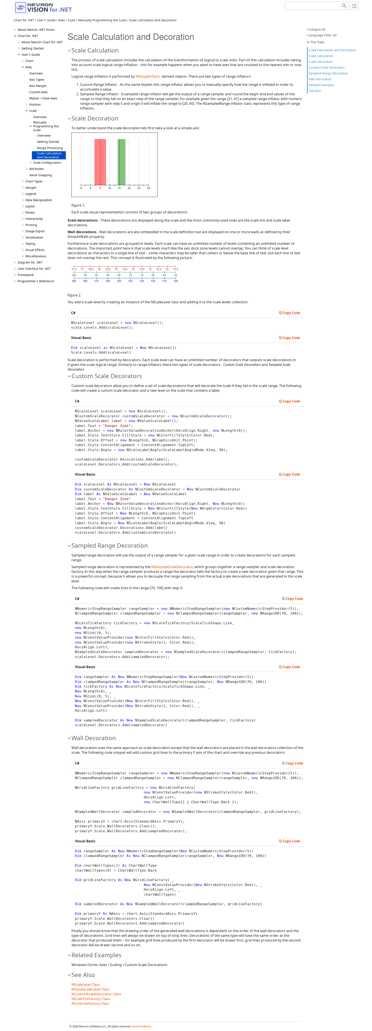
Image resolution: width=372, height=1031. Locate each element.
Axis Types (36, 79)
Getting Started (33, 48)
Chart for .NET (28, 36)
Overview (36, 73)
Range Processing (50, 148)
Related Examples (321, 85)
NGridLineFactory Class (90, 1003)
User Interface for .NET (34, 269)
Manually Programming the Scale (46, 126)
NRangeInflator (148, 76)
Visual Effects (35, 250)
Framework (26, 275)
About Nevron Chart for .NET (42, 42)
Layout (30, 206)
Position (35, 104)
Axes (28, 67)
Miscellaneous (35, 256)
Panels (30, 212)
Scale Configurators (47, 162)
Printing (31, 225)
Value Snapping (40, 175)
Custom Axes (38, 92)
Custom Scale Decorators (327, 67)
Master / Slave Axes (43, 98)
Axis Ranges (38, 86)
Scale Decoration (321, 62)
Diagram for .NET (30, 262)
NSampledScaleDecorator (172, 566)
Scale (33, 111)
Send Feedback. (142, 1026)
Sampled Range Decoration (328, 73)
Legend (30, 194)
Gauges (30, 187)
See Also (315, 91)
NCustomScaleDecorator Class (96, 994)
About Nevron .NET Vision (36, 30)
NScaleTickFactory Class (90, 998)
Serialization (34, 237)
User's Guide (31, 54)
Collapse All (317, 29)
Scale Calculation (321, 56)
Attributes (36, 169)
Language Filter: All (323, 35)
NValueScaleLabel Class (90, 989)
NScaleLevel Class (85, 984)
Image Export (35, 231)
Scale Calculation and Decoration (332, 50)
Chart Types (34, 181)
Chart (29, 61)
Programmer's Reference (36, 281)
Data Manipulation (38, 200)
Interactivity (34, 219)
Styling (30, 244)
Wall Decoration (320, 79)
